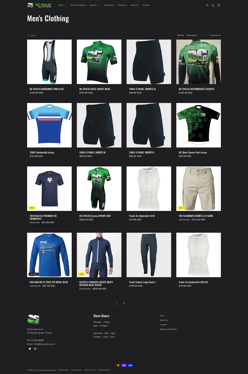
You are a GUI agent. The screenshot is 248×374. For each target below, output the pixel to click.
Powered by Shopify (49, 370)
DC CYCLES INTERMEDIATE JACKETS (196, 89)
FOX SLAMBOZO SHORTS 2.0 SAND (196, 215)
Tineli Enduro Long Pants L (142, 282)
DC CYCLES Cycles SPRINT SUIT (95, 215)
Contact (163, 325)
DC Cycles (37, 370)
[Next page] (131, 303)
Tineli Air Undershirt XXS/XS (193, 282)
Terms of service (90, 370)
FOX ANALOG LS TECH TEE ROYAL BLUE (49, 282)
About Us (164, 320)
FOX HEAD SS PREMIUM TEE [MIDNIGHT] (43, 217)
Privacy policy (76, 370)
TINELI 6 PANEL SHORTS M (92, 152)
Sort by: (180, 35)
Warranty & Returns (168, 329)
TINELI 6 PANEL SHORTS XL (142, 89)
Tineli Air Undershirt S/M (142, 215)
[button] (207, 5)
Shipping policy (104, 370)
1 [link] (117, 303)
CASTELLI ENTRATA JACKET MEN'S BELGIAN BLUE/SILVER (96, 283)
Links (162, 316)
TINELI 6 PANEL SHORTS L (142, 152)
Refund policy (64, 370)
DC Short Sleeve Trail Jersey (193, 152)
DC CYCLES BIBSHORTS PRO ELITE (47, 89)
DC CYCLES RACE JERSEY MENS (94, 89)
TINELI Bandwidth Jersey (42, 152)
